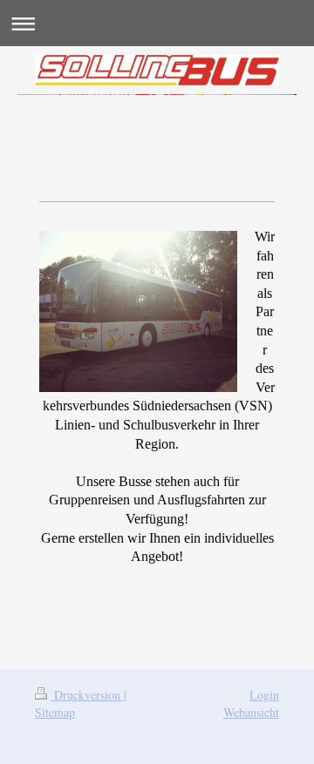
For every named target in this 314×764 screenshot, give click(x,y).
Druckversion (87, 694)
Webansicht (251, 712)
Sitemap (55, 712)
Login (264, 694)
